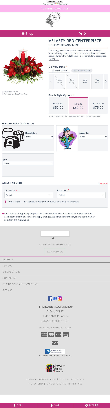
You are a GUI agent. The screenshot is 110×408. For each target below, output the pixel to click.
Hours (93, 405)
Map (56, 405)
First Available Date (82, 70)
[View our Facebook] (50, 299)
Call (19, 405)
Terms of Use (75, 384)
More (52, 59)
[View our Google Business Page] (55, 299)
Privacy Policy (35, 384)
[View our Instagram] (60, 299)
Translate (63, 4)
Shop (29, 33)
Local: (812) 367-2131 (55, 321)
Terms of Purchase (56, 384)
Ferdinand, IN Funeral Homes (41, 379)
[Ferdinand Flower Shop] (55, 26)
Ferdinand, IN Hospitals (71, 379)
